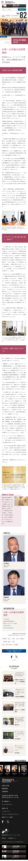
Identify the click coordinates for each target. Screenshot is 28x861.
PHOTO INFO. (3, 36)
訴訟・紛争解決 (20, 638)
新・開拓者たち (6, 801)
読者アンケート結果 (7, 817)
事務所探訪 (5, 788)
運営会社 (4, 838)
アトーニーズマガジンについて (10, 814)
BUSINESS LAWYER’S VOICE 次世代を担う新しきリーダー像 (10, 796)
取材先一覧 (5, 808)
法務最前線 (5, 791)
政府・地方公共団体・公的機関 (10, 644)
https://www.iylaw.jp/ (8, 627)
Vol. (22, 13)
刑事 (13, 641)
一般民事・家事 (6, 641)
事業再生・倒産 (6, 638)
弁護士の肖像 (5, 785)
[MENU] (2, 1)
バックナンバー (6, 811)
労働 (13, 638)
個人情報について (12, 838)
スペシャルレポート (7, 804)
